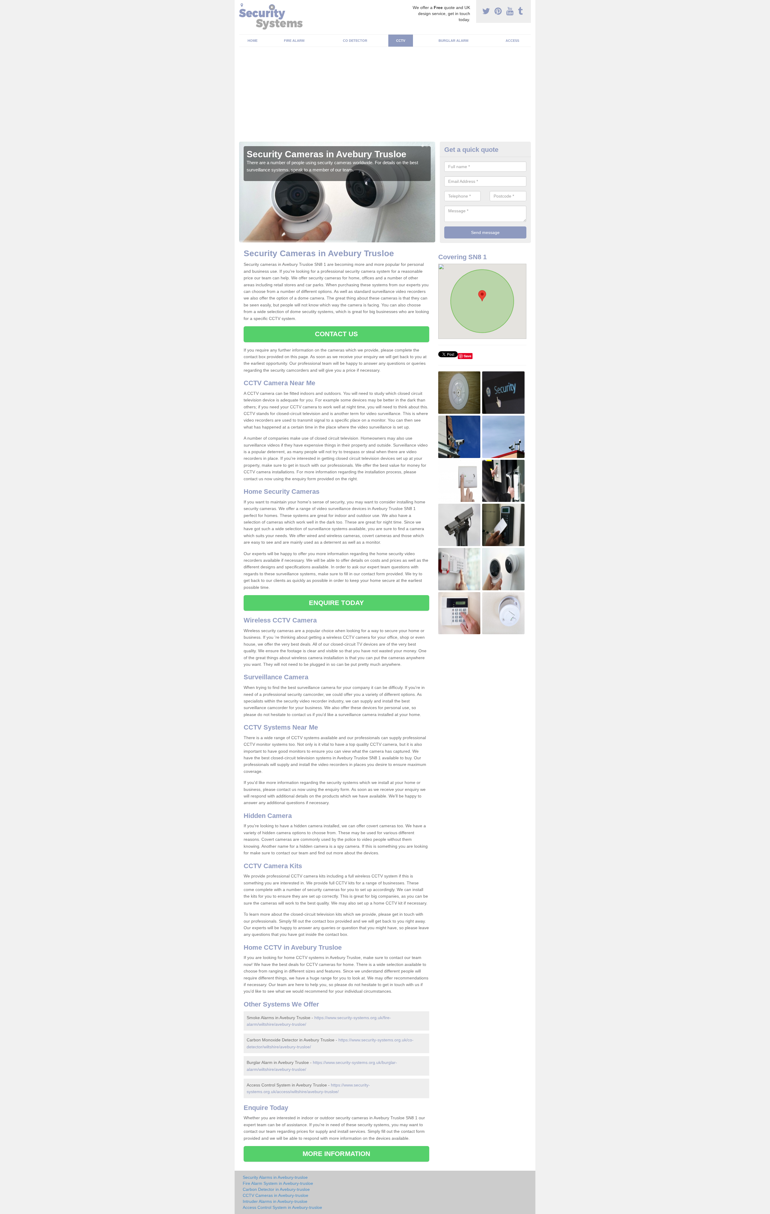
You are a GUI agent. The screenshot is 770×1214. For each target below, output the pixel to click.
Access (512, 40)
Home (252, 40)
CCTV (400, 40)
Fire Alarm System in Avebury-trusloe (278, 1183)
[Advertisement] (385, 96)
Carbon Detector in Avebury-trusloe (276, 1189)
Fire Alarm (294, 40)
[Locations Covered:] (242, 5)
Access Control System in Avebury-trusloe (282, 1207)
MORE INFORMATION (337, 1153)
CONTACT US (336, 334)
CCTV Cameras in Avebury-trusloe (275, 1195)
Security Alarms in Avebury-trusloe (275, 1177)
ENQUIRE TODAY (336, 603)
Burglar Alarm (453, 40)
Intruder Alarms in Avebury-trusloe (275, 1201)
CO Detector (355, 40)
